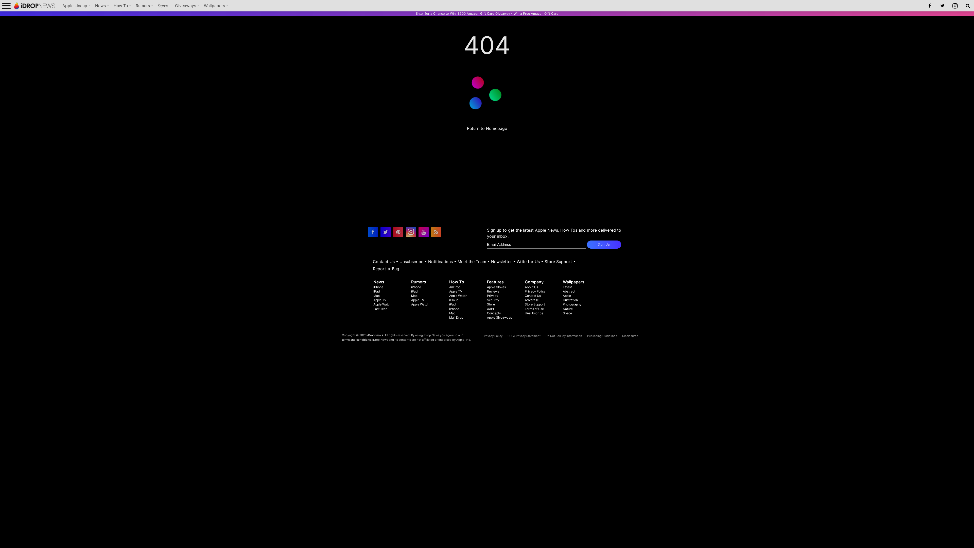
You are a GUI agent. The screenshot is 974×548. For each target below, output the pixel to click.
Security (493, 300)
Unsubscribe (411, 261)
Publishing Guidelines (602, 336)
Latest (567, 287)
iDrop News (375, 335)
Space (567, 313)
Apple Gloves (496, 287)
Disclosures (630, 336)
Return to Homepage (487, 128)
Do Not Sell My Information (564, 336)
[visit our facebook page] (373, 232)
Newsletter (501, 261)
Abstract (569, 291)
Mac (376, 296)
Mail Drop (456, 317)
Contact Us (384, 261)
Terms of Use (534, 309)
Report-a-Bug (386, 268)
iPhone (378, 287)
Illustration (570, 300)
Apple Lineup (74, 5)
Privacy (492, 296)
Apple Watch (382, 304)
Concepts (494, 313)
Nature (568, 309)
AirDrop (454, 287)
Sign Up (604, 244)
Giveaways (185, 5)
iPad (376, 291)
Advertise (532, 300)
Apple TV (379, 300)
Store (163, 6)
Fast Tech (380, 309)
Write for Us (528, 261)
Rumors (143, 5)
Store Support (558, 261)
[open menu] (6, 5)
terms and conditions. (357, 339)
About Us (531, 287)
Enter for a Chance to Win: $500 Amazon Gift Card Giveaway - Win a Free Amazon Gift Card (487, 13)
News (100, 5)
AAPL (491, 309)
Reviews (493, 291)
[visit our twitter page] (385, 232)
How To (121, 5)
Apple (567, 296)
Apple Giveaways (499, 317)
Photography (572, 304)
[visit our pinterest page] (398, 232)
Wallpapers (214, 5)
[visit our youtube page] (424, 232)
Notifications (440, 261)
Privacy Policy (535, 291)
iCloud (454, 300)
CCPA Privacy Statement (524, 336)
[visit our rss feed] (436, 232)
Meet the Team (472, 261)
